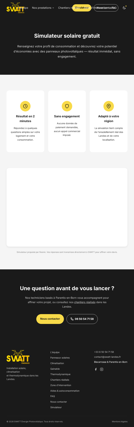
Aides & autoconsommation (64, 390)
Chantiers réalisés (69, 7)
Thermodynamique (60, 374)
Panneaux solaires (60, 357)
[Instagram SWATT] (101, 370)
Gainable (55, 368)
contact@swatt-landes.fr (107, 356)
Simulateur (56, 407)
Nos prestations (41, 7)
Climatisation (57, 363)
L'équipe (23, 7)
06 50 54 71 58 (84, 318)
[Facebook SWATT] (95, 370)
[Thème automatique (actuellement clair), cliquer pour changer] (124, 8)
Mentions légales (119, 421)
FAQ (114, 7)
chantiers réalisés (84, 302)
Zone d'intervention (96, 7)
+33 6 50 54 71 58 (104, 351)
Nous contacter (50, 318)
